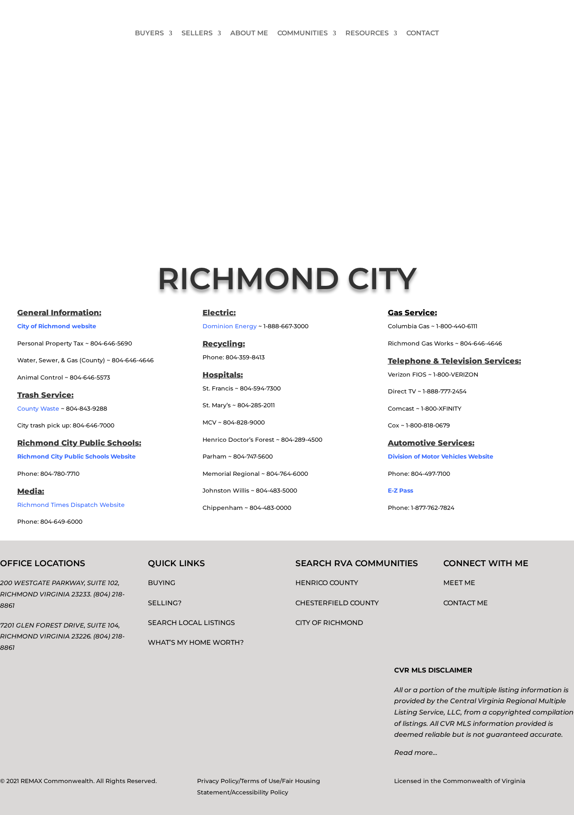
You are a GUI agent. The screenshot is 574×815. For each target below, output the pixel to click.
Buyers (149, 33)
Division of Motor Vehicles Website (440, 456)
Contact (422, 33)
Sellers (197, 33)
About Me (249, 33)
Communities (302, 33)
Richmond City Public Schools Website (76, 456)
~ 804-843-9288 (62, 408)
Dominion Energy (230, 326)
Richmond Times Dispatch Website (71, 505)
